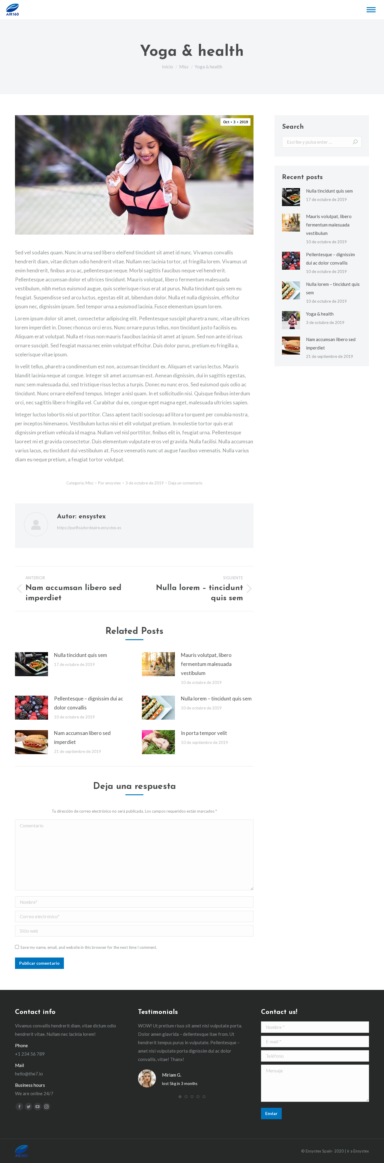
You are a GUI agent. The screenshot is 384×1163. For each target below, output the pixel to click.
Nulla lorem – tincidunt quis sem (216, 698)
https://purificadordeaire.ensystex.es (89, 527)
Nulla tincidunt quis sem (80, 655)
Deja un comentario (185, 483)
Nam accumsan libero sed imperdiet (82, 737)
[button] (180, 1096)
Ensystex (361, 1151)
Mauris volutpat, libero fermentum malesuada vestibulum (206, 664)
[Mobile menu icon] (371, 10)
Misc (90, 483)
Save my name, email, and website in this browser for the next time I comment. (88, 947)
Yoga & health (320, 313)
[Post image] (31, 664)
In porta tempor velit (204, 733)
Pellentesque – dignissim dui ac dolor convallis (88, 703)
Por (109, 483)
